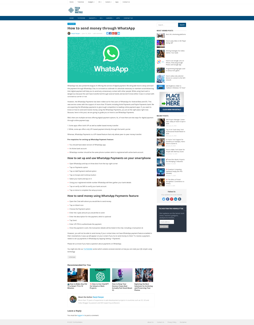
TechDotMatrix (77, 322)
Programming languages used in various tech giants (175, 70)
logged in (80, 315)
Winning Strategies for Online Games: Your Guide (175, 52)
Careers (107, 2)
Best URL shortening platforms (176, 34)
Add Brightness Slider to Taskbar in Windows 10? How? (175, 87)
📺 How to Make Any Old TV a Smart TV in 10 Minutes (77, 286)
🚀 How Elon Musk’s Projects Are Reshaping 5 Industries (175, 160)
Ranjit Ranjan (75, 33)
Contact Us (126, 2)
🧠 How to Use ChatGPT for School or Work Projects (99, 286)
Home (72, 2)
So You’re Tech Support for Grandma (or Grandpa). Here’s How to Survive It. (175, 141)
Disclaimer (183, 322)
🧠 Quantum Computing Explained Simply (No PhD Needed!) (174, 171)
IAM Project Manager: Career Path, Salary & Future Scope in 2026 (175, 121)
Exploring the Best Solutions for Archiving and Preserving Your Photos (143, 287)
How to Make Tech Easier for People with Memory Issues (175, 150)
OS (99, 2)
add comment (97, 33)
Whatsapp (72, 257)
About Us (150, 322)
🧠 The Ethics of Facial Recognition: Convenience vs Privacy (175, 181)
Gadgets (90, 2)
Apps (117, 2)
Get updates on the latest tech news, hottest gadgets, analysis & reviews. (172, 215)
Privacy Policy (172, 322)
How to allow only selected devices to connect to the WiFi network (175, 78)
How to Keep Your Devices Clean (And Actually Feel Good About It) (122, 287)
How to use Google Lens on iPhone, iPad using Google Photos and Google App (175, 63)
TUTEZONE (88, 249)
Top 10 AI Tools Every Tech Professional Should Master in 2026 (175, 131)
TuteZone (81, 2)
